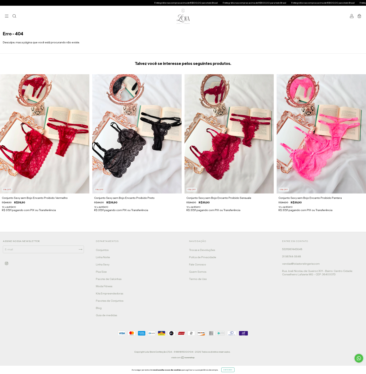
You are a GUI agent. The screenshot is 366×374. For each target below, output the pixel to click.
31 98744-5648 (291, 256)
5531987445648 (292, 249)
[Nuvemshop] (183, 358)
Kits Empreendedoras (109, 293)
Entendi (227, 370)
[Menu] (7, 16)
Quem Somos (197, 271)
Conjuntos (102, 250)
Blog (99, 308)
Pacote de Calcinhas (108, 279)
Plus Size (101, 271)
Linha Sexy (102, 264)
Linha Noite (103, 257)
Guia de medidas (106, 315)
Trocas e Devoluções (202, 250)
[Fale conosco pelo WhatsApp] (359, 358)
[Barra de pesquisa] (14, 16)
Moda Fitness (104, 286)
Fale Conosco (197, 264)
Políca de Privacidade (202, 257)
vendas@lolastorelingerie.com (301, 263)
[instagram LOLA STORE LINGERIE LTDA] (6, 263)
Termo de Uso (198, 279)
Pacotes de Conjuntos (109, 300)
